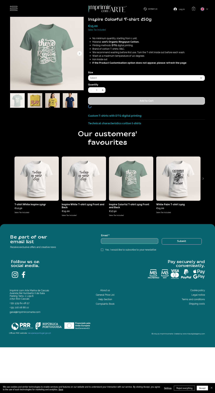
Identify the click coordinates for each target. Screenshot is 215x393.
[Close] (211, 388)
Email (105, 239)
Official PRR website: (30, 337)
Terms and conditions (193, 303)
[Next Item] (79, 53)
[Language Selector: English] (204, 9)
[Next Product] (203, 182)
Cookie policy (197, 294)
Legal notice (198, 298)
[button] (193, 9)
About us (105, 294)
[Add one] (103, 90)
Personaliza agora (99, 108)
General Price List (105, 298)
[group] (107, 190)
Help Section (105, 303)
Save (61, 389)
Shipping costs (197, 307)
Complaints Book (105, 307)
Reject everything (184, 388)
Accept (202, 388)
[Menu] (14, 8)
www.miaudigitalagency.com (194, 338)
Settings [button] (168, 388)
